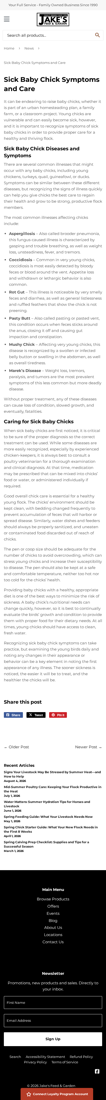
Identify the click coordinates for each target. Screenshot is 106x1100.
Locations (53, 934)
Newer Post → (88, 746)
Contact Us (53, 941)
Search (15, 1057)
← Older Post (16, 746)
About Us (53, 927)
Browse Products (53, 899)
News (29, 48)
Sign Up (53, 1039)
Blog (53, 920)
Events (53, 913)
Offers (53, 906)
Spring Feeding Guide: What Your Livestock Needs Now (48, 817)
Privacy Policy (35, 1062)
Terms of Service (64, 1062)
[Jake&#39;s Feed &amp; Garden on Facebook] (97, 1071)
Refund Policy (81, 1057)
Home (9, 48)
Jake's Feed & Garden (57, 1086)
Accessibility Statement (45, 1057)
